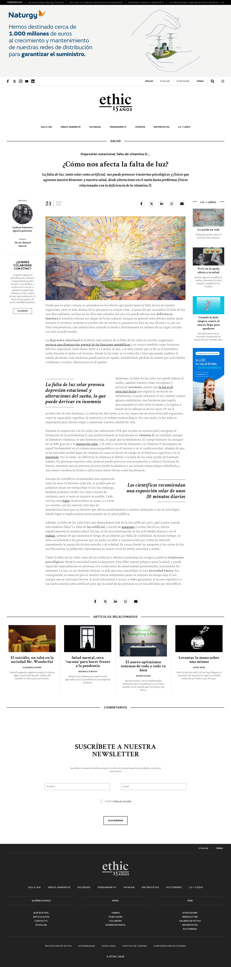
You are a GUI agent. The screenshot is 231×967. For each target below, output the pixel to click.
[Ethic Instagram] (20, 81)
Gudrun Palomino (23, 227)
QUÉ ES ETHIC (41, 913)
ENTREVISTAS (161, 127)
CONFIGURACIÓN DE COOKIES (170, 946)
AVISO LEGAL (109, 946)
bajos (66, 501)
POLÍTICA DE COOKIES (134, 946)
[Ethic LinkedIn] (32, 81)
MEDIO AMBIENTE (70, 127)
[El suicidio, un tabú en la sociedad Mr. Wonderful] (32, 638)
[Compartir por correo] (182, 203)
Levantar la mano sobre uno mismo (199, 659)
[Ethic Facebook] (8, 81)
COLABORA (22, 311)
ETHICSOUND (183, 81)
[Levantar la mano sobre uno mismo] (199, 638)
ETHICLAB (165, 81)
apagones (128, 527)
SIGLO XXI (46, 127)
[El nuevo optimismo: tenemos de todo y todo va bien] (143, 640)
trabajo (50, 536)
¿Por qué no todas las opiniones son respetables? (96, 2)
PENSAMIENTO (118, 127)
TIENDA (200, 81)
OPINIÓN (140, 127)
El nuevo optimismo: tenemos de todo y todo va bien (143, 666)
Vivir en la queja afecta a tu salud (208, 270)
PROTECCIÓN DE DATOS (58, 946)
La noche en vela (209, 230)
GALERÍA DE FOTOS (190, 921)
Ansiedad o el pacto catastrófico (146, 2)
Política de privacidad (122, 801)
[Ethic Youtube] (26, 81)
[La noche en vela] (208, 218)
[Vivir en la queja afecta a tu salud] (208, 256)
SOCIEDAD (95, 127)
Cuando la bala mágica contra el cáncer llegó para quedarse (208, 322)
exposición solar (87, 444)
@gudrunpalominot (22, 231)
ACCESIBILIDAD (86, 946)
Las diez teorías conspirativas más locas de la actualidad (199, 2)
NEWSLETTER (190, 917)
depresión (52, 457)
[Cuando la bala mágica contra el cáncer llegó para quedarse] (208, 305)
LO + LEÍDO (184, 127)
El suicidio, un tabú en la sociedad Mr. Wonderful (32, 659)
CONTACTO (41, 921)
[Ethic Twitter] (14, 81)
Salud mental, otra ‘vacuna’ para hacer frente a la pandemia (87, 661)
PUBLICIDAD (115, 917)
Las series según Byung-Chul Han (46, 2)
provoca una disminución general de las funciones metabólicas (87, 344)
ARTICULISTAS (41, 917)
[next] (222, 2)
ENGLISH (149, 81)
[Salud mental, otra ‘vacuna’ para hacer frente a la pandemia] (87, 638)
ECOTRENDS (174, 887)
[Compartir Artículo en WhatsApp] (171, 203)
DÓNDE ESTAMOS (115, 925)
